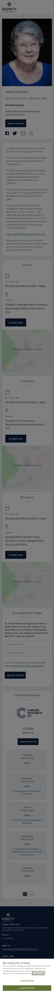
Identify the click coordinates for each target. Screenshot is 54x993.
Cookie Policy (38, 973)
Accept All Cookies (27, 988)
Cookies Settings (27, 980)
